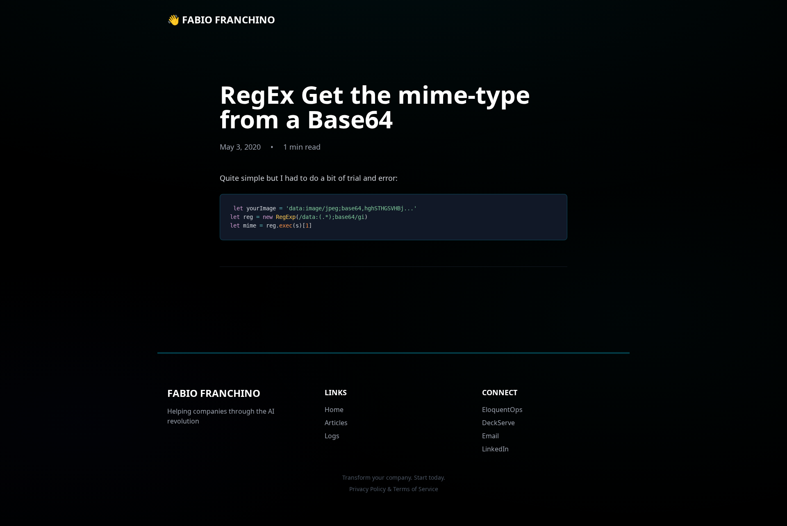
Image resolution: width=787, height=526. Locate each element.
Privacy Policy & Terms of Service (393, 489)
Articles (336, 422)
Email (490, 435)
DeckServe (498, 422)
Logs (332, 435)
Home (334, 409)
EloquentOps (502, 409)
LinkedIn (495, 448)
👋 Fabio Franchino (221, 19)
